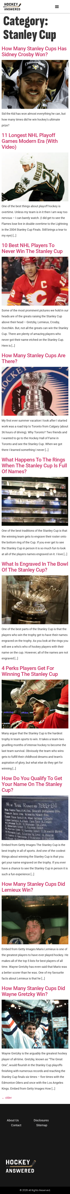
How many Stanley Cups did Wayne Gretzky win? (33, 991)
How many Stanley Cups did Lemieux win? (33, 887)
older (7, 1097)
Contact (16, 1125)
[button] (57, 6)
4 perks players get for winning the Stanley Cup (30, 671)
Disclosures (41, 1120)
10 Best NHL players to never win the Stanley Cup (32, 248)
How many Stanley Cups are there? (33, 358)
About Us (13, 1120)
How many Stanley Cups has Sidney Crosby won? (34, 51)
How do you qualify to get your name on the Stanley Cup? (32, 784)
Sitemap (41, 1125)
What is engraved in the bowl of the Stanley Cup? (35, 567)
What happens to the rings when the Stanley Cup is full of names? (34, 466)
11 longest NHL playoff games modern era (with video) (30, 141)
